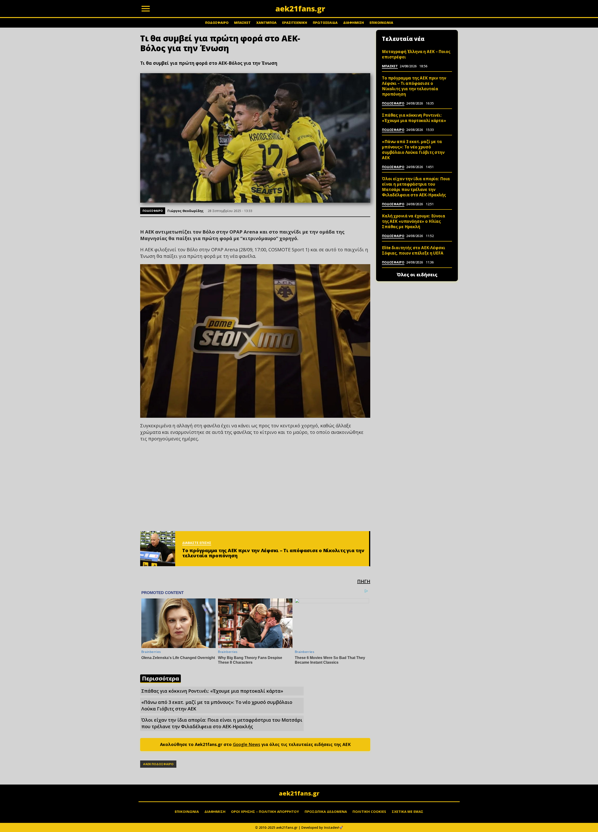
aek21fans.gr (299, 793)
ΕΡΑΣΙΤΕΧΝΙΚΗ (294, 22)
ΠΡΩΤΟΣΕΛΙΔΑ (325, 22)
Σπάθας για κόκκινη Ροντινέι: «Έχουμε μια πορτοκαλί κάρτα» (212, 691)
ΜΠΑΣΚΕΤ (242, 22)
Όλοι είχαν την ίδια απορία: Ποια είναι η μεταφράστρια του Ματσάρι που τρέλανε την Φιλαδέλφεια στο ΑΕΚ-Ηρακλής (221, 723)
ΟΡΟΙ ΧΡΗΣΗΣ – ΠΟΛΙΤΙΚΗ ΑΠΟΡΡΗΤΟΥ (265, 811)
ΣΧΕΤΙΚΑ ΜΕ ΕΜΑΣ (407, 811)
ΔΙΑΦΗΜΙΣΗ (353, 22)
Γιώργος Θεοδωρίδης (185, 211)
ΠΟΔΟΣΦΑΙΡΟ (216, 22)
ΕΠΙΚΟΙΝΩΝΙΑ (381, 22)
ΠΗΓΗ (363, 581)
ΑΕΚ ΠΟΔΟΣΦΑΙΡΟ (159, 764)
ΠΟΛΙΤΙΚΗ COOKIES (369, 811)
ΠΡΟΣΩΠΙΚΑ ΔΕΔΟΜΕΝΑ (326, 811)
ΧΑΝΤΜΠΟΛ (266, 22)
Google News (246, 744)
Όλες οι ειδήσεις (417, 274)
